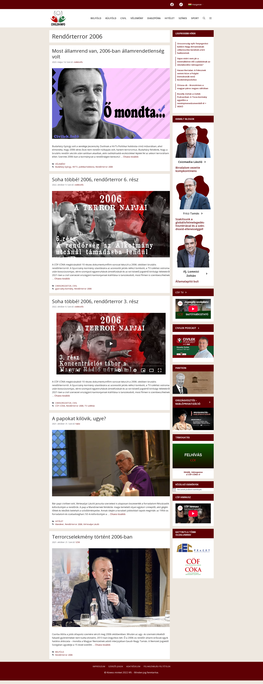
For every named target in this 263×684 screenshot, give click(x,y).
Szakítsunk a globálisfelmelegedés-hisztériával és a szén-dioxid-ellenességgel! (190, 224)
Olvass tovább (130, 156)
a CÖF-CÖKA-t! (193, 474)
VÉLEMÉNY (137, 18)
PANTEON (180, 367)
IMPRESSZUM (99, 666)
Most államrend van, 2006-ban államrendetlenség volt (108, 54)
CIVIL (123, 18)
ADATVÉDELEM (133, 666)
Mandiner (59, 524)
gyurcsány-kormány (64, 288)
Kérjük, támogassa (193, 472)
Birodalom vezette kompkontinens (187, 169)
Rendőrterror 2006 (104, 166)
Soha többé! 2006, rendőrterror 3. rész (95, 301)
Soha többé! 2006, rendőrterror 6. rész (95, 179)
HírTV (75, 166)
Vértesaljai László (91, 524)
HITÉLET (170, 18)
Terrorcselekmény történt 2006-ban (92, 536)
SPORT (195, 18)
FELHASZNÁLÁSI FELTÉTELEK (157, 666)
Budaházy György (63, 166)
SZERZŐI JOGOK (115, 666)
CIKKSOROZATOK (63, 285)
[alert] (193, 489)
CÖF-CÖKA (60, 405)
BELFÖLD (96, 18)
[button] (204, 18)
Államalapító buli (187, 281)
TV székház (90, 405)
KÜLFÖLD (110, 18)
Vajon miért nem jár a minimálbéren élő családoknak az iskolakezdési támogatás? (193, 61)
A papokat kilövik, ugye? (79, 418)
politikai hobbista (86, 166)
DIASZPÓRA (154, 18)
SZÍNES (183, 18)
